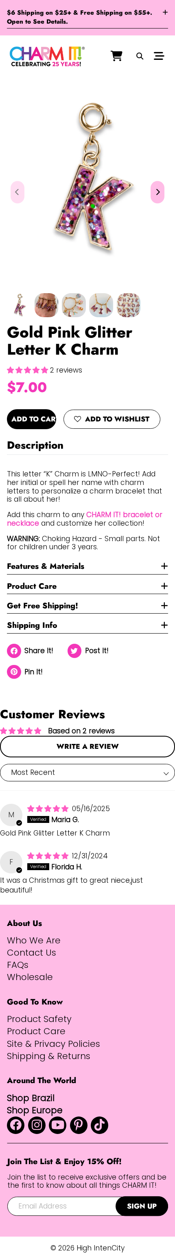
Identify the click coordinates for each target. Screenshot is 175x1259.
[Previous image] (17, 192)
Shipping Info (32, 625)
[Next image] (157, 192)
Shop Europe (35, 1110)
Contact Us (31, 953)
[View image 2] (47, 305)
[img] (48, 809)
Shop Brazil (31, 1098)
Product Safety (39, 1019)
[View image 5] (129, 305)
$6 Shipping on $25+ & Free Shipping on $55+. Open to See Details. (79, 17)
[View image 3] (74, 305)
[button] (28, 370)
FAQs (17, 965)
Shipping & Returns (48, 1056)
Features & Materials (45, 566)
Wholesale (30, 977)
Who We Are (34, 940)
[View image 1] (19, 305)
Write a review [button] (88, 746)
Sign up (142, 1206)
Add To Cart (33, 419)
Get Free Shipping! (42, 605)
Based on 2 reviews (81, 731)
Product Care (32, 586)
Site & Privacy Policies (53, 1044)
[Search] (140, 56)
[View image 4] (101, 305)
